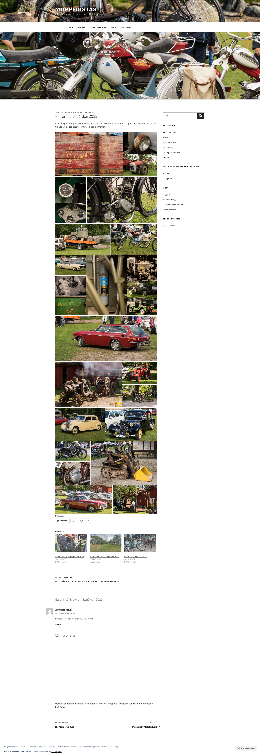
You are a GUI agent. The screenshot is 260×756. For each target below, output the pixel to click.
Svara (58, 624)
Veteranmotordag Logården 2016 (69, 556)
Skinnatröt (90, 581)
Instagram (167, 178)
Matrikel (81, 27)
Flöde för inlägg (169, 199)
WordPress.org (169, 210)
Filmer (114, 27)
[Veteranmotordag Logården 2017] (105, 543)
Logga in (166, 194)
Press (165, 157)
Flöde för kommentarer (173, 205)
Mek (165, 137)
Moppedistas (76, 9)
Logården (64, 581)
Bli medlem (127, 27)
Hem (71, 27)
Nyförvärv (167, 147)
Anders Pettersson (82, 113)
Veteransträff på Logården (135, 556)
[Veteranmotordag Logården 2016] (71, 543)
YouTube (166, 173)
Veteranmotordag (109, 581)
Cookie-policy (56, 752)
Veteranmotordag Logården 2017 (104, 556)
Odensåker (77, 581)
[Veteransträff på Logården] (140, 543)
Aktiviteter (66, 577)
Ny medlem (168, 142)
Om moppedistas (98, 27)
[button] (89, 154)
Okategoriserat (169, 152)
